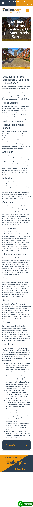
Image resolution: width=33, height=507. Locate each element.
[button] (27, 10)
